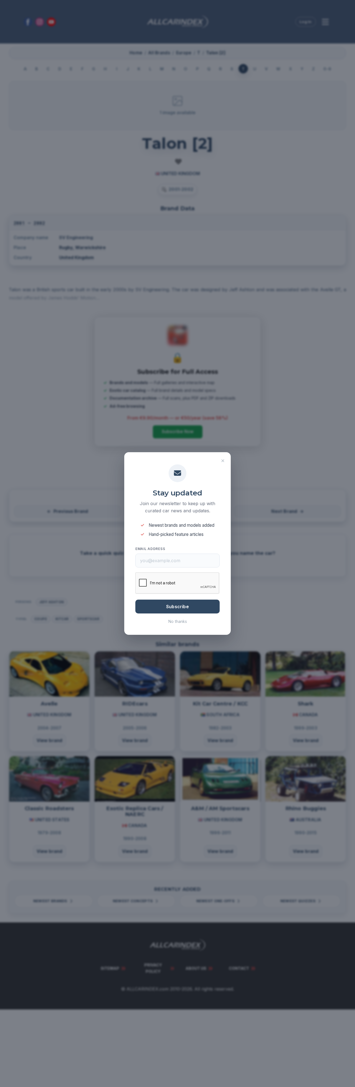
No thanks (177, 621)
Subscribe (177, 606)
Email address (150, 549)
